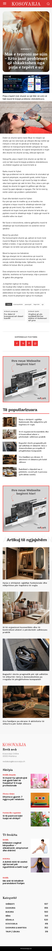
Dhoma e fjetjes (9, 794)
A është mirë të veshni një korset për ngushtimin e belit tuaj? (15, 864)
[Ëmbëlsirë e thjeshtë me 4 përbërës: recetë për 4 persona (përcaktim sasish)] (10, 472)
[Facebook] (16, 343)
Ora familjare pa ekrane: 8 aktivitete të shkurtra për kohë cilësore (33, 459)
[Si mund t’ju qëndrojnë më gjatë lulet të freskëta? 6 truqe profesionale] (40, 781)
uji (43, 304)
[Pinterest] (29, 343)
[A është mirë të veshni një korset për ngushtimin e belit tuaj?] (40, 865)
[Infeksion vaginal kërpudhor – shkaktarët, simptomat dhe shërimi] (40, 846)
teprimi (36, 304)
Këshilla (5, 840)
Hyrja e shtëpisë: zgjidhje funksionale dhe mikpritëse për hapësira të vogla (33, 422)
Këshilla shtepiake (9, 775)
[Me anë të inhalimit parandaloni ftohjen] (40, 884)
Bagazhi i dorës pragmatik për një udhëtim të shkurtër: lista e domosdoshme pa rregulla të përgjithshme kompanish (33, 447)
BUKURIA (6, 859)
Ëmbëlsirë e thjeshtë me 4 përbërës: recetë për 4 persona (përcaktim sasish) (33, 472)
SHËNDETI (26, 49)
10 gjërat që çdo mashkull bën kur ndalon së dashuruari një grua (37, 317)
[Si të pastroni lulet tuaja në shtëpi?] (40, 819)
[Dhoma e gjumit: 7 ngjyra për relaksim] (40, 800)
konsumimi (18, 304)
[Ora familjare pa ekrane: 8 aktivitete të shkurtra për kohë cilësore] (10, 459)
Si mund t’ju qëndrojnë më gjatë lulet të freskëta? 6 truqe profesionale (15, 781)
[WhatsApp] (35, 343)
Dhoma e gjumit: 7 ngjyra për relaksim (13, 798)
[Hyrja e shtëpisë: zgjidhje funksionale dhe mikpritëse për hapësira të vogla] (10, 422)
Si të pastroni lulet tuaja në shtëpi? (13, 817)
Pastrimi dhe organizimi (12, 813)
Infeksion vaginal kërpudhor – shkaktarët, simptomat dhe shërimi (15, 846)
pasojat (28, 304)
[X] (23, 343)
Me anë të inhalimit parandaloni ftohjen (14, 882)
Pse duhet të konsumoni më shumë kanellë (13, 316)
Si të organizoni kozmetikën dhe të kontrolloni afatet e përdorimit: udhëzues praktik (34, 434)
